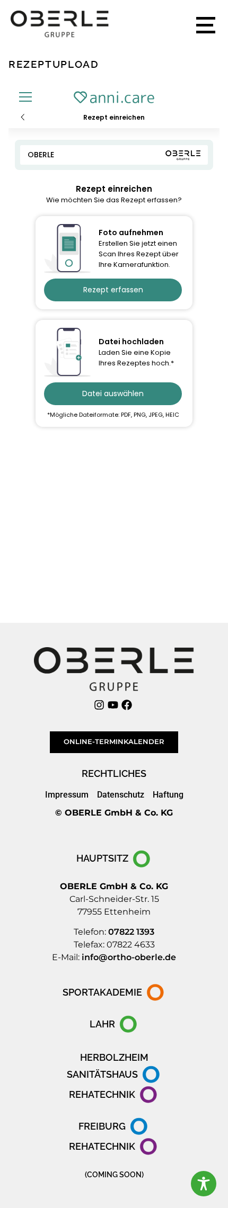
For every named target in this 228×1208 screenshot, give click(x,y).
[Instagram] (100, 705)
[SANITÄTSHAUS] (114, 1074)
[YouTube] (114, 705)
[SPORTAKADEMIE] (114, 992)
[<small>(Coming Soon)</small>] (114, 1174)
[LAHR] (114, 1024)
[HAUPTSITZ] (114, 859)
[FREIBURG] (114, 1126)
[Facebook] (128, 705)
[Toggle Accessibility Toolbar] (203, 1183)
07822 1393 (131, 932)
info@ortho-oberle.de (129, 957)
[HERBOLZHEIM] (114, 1057)
